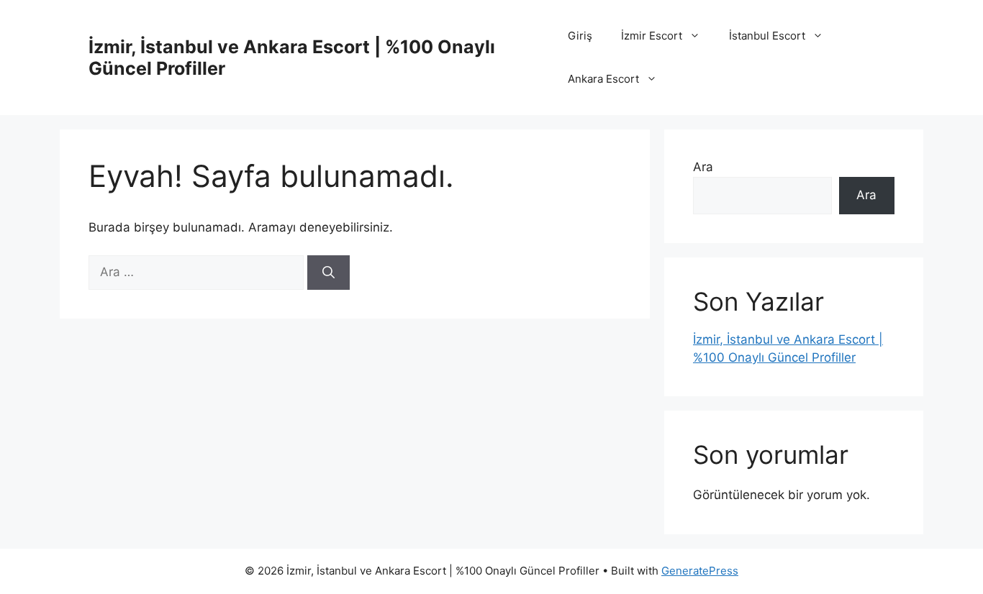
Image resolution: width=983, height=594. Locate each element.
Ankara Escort (603, 79)
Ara (703, 167)
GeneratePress (699, 570)
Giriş (580, 35)
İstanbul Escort (767, 35)
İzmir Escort (651, 35)
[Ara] (328, 272)
